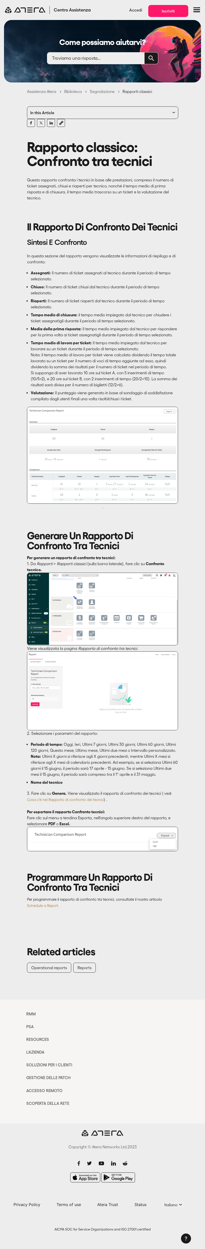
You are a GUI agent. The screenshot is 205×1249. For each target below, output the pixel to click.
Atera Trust (107, 1204)
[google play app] (118, 1177)
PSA (30, 1026)
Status (140, 1204)
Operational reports (49, 967)
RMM (31, 1014)
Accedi (135, 10)
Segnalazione (102, 91)
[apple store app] (85, 1177)
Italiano (171, 1205)
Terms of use (68, 1204)
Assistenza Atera (41, 91)
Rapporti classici (137, 91)
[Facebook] (31, 123)
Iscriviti (168, 11)
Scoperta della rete (47, 1103)
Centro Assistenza (72, 9)
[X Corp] (41, 123)
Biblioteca (73, 91)
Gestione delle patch (48, 1077)
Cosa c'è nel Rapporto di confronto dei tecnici (65, 800)
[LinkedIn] (51, 123)
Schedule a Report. (43, 905)
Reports (85, 967)
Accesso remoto (44, 1090)
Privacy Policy (27, 1204)
